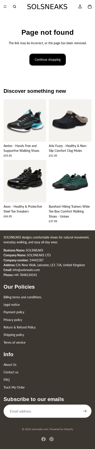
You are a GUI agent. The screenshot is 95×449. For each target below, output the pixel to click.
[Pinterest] (51, 439)
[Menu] (5, 7)
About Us (10, 365)
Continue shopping (48, 59)
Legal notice (12, 304)
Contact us (11, 372)
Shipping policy (14, 335)
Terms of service (14, 342)
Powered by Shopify (61, 429)
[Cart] (90, 6)
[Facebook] (43, 439)
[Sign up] (84, 411)
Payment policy (14, 312)
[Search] (14, 6)
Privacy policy (13, 320)
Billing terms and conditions (22, 297)
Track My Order (14, 387)
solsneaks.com (40, 429)
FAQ (7, 379)
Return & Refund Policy (20, 327)
